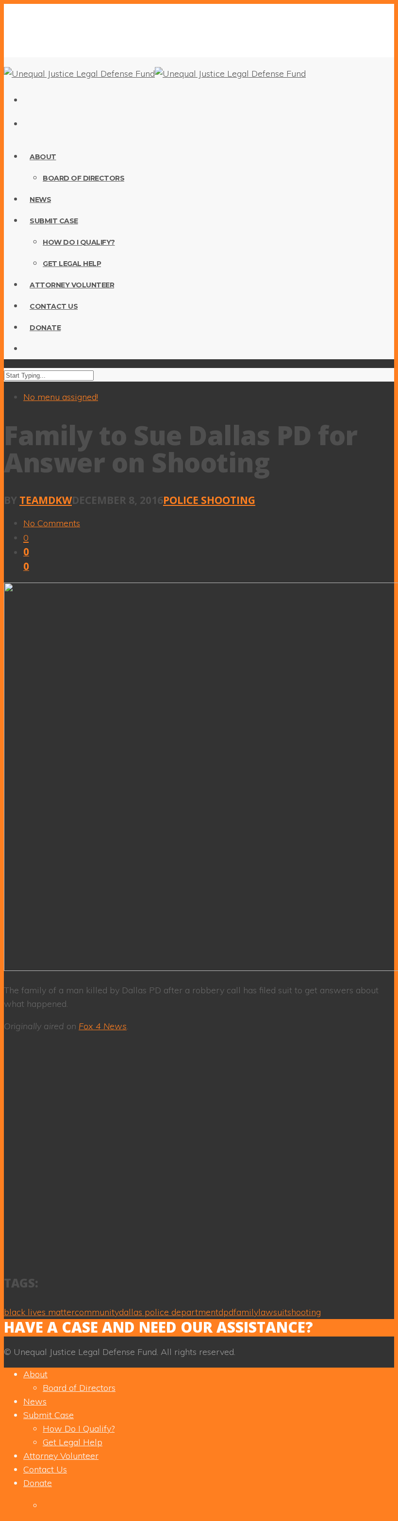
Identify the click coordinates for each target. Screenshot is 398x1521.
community (97, 1312)
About (43, 156)
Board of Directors (83, 178)
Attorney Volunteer (72, 285)
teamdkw (45, 500)
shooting (304, 1312)
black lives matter (39, 1312)
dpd (225, 1312)
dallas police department (168, 1312)
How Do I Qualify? (79, 242)
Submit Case (54, 221)
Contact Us (54, 306)
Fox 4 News (103, 1026)
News (40, 199)
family (245, 1312)
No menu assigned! (60, 396)
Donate (45, 327)
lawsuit (272, 1312)
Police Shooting (209, 500)
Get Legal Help (72, 263)
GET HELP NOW (355, 1329)
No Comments (51, 523)
